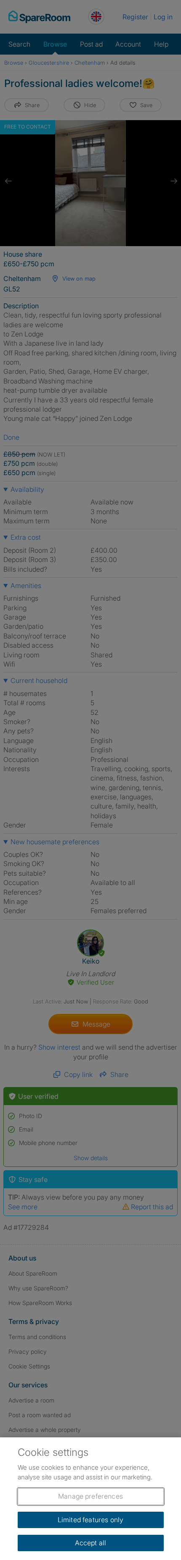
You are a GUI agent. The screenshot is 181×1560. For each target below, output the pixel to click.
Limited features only (90, 1519)
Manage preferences (90, 1496)
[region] (90, 1498)
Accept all (90, 1543)
